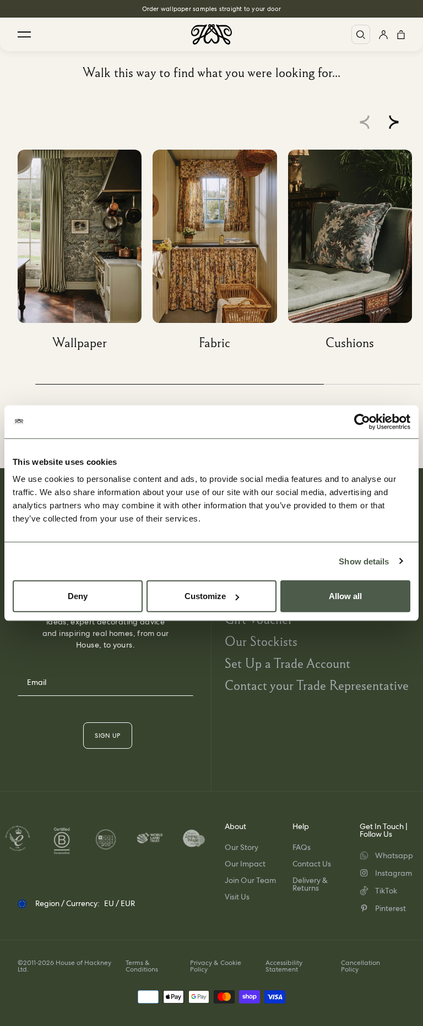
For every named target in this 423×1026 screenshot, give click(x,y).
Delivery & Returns (310, 884)
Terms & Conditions (142, 966)
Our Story (241, 847)
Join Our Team (250, 880)
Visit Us (237, 897)
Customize (205, 596)
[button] (393, 122)
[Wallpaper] (85, 254)
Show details (364, 561)
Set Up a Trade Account (287, 663)
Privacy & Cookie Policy (215, 966)
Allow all (345, 596)
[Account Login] (383, 34)
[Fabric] (220, 254)
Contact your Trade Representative (317, 685)
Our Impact (245, 864)
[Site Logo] (211, 34)
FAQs (301, 847)
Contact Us (311, 864)
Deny (78, 596)
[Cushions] (355, 254)
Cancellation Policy (360, 966)
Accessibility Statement (283, 966)
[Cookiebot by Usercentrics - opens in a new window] (362, 421)
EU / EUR (119, 903)
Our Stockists (261, 641)
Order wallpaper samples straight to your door (211, 9)
